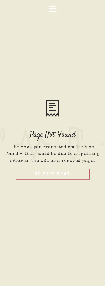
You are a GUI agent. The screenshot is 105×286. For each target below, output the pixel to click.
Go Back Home (52, 174)
